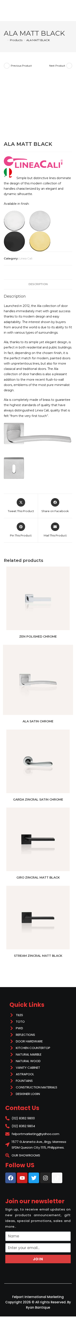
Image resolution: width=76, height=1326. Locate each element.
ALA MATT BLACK (38, 40)
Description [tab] (38, 284)
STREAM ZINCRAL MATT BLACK (38, 956)
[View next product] (69, 66)
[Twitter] (33, 1178)
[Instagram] (45, 1178)
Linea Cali (25, 258)
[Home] (5, 40)
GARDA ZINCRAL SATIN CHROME (38, 799)
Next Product (57, 65)
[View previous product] (7, 66)
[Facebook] (10, 1178)
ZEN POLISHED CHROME (38, 636)
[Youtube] (22, 1178)
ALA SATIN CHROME (38, 721)
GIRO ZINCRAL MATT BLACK (38, 877)
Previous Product (21, 65)
